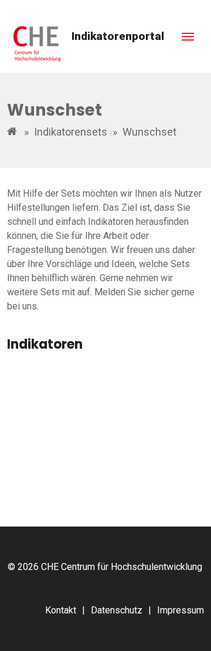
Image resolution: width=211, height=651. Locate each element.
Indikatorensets (70, 132)
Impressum (180, 610)
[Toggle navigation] (188, 36)
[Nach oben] (189, 629)
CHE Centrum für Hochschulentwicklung (121, 566)
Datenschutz (116, 610)
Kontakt (60, 610)
